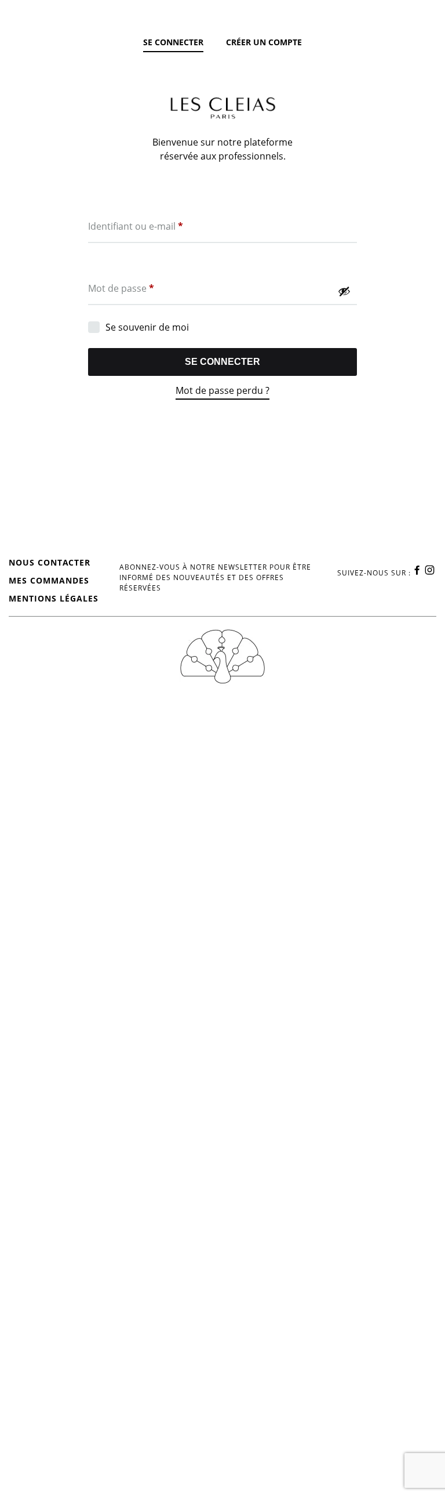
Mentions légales (54, 598)
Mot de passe (121, 288)
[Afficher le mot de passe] (344, 291)
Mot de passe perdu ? (222, 390)
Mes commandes (49, 580)
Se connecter (222, 362)
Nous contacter (49, 562)
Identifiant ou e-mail (135, 226)
